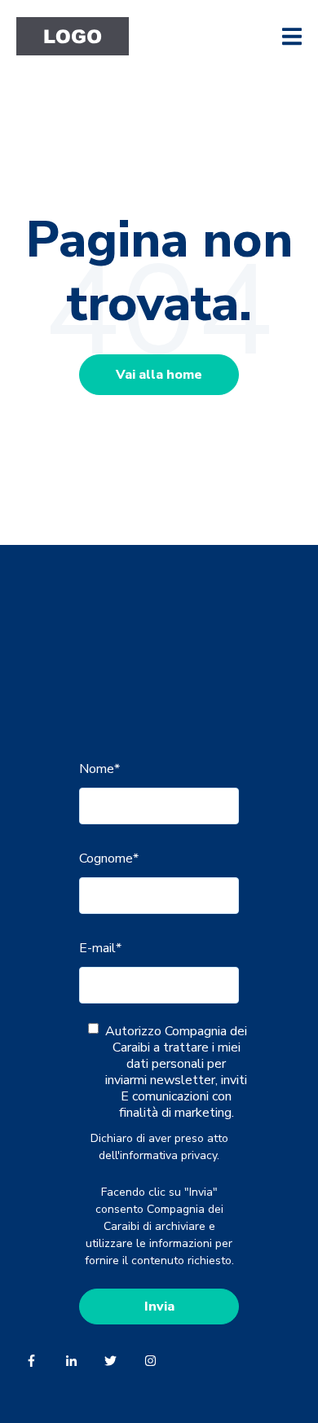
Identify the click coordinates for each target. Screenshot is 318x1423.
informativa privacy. (169, 1155)
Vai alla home (159, 375)
